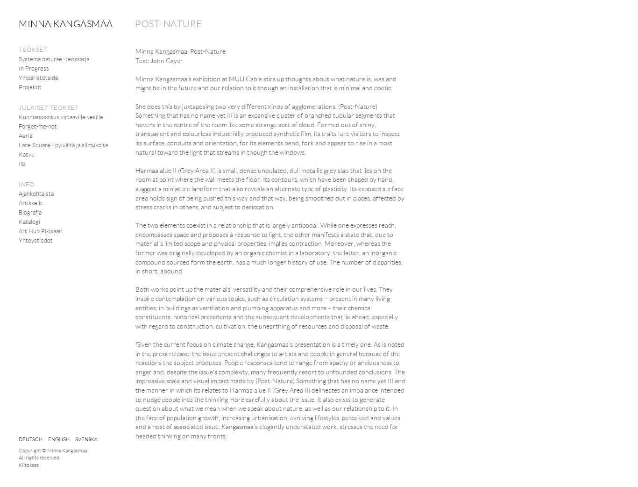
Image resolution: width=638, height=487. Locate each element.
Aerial (26, 135)
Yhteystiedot (36, 240)
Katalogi (29, 221)
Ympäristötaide (38, 77)
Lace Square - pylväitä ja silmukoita (63, 145)
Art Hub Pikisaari (41, 231)
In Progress (34, 68)
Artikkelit (31, 203)
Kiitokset (29, 465)
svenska (86, 439)
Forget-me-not (38, 126)
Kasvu (27, 154)
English (59, 439)
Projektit (30, 87)
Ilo (22, 163)
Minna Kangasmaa (66, 23)
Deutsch (31, 439)
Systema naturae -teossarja (54, 59)
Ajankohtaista (36, 193)
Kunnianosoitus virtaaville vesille (61, 117)
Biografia (30, 212)
